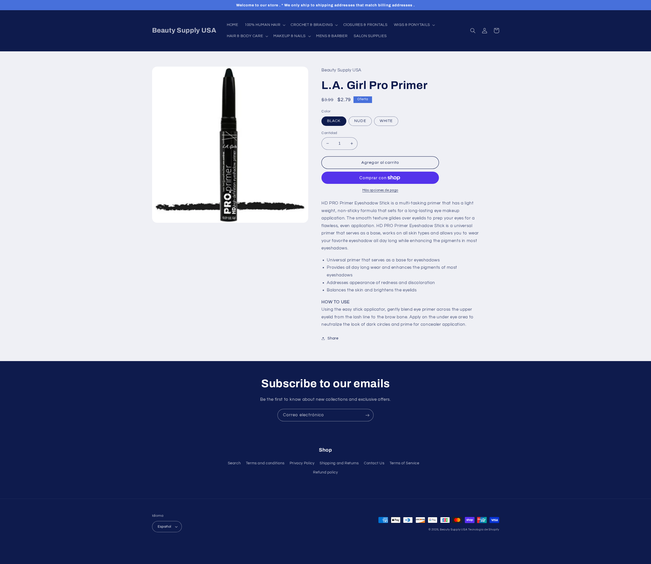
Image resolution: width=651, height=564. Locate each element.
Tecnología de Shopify (483, 529)
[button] (264, 25)
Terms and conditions (265, 463)
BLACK (334, 121)
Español (164, 526)
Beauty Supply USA (453, 529)
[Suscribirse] (367, 415)
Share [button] (333, 338)
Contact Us (374, 463)
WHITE (386, 121)
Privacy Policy (302, 463)
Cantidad (329, 133)
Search (234, 463)
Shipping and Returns (339, 463)
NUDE (360, 121)
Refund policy (325, 472)
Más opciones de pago (380, 190)
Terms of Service (404, 463)
